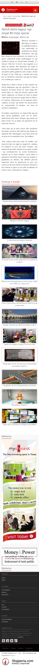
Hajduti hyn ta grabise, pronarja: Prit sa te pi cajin (19, 344)
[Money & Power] (18, 556)
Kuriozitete (16, 16)
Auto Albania (5, 621)
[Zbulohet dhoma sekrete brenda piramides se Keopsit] (19, 192)
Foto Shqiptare (5, 609)
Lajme (10, 16)
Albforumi (4, 592)
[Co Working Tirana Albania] (18, 491)
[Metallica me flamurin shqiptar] (19, 212)
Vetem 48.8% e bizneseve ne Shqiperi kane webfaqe (19, 424)
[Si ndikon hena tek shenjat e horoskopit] (19, 231)
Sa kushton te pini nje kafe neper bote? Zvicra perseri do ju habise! (19, 261)
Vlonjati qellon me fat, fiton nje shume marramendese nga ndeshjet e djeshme (19, 365)
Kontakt (13, 648)
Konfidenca (29, 648)
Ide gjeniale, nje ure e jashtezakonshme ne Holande (19, 385)
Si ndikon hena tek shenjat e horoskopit (19, 240)
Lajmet (3, 577)
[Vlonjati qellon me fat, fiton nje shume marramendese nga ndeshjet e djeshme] (19, 355)
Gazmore (4, 607)
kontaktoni (20, 637)
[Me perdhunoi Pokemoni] (19, 396)
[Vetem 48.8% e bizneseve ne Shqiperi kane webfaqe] (19, 415)
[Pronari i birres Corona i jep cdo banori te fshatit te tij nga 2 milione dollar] (19, 294)
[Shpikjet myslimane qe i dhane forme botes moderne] (19, 316)
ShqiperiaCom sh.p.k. (8, 655)
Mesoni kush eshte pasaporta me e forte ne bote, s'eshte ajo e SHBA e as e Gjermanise (19, 282)
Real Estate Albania (7, 619)
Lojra (3, 604)
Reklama (20, 648)
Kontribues (5, 648)
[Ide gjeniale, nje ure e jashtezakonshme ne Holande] (19, 376)
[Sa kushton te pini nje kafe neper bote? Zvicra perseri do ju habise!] (19, 251)
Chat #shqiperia (6, 590)
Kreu (4, 16)
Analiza (3, 580)
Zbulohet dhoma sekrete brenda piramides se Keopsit (19, 201)
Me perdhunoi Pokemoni (19, 405)
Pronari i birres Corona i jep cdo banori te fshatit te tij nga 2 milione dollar (19, 304)
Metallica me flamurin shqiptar (19, 221)
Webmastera (5, 594)
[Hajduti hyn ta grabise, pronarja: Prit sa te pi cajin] (19, 335)
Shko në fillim (30, 650)
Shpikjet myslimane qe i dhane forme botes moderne (19, 325)
